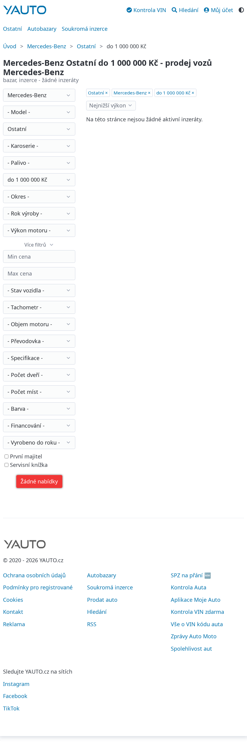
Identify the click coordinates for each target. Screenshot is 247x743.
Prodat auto (102, 599)
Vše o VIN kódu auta (197, 624)
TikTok (11, 708)
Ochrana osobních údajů (34, 575)
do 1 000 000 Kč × (175, 93)
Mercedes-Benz (46, 46)
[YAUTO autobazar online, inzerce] (24, 10)
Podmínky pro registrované (38, 587)
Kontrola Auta (188, 587)
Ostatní (12, 28)
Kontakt (13, 611)
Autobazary (41, 28)
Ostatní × (98, 93)
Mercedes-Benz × (132, 93)
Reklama (14, 624)
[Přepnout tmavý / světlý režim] (241, 9)
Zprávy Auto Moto (194, 636)
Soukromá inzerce (85, 28)
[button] (39, 481)
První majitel (25, 456)
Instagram (16, 683)
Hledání (97, 611)
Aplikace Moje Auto (195, 599)
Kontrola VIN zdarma (197, 611)
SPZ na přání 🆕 (191, 575)
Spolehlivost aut (191, 648)
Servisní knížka (28, 464)
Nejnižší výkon (107, 105)
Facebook (15, 696)
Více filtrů (35, 244)
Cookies (13, 599)
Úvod (9, 46)
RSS (91, 624)
